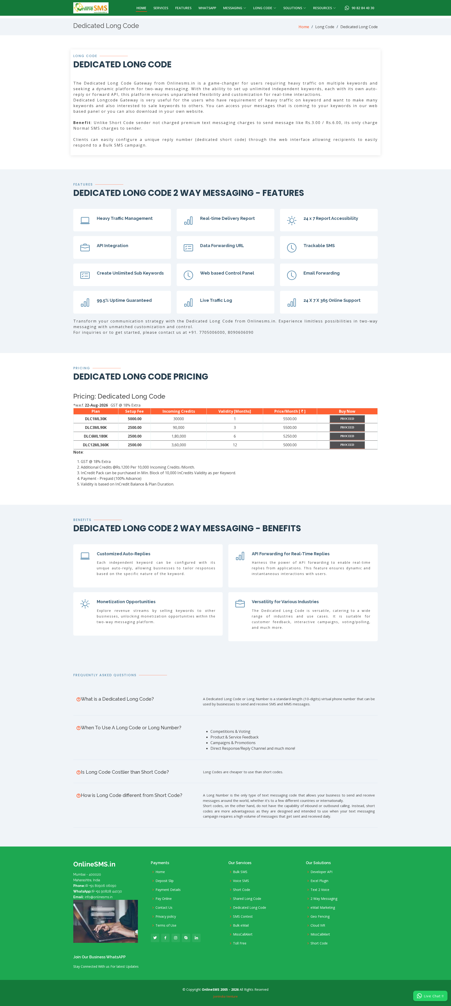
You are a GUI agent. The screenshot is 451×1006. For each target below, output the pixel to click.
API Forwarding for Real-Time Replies (291, 553)
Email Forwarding (321, 273)
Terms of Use (166, 925)
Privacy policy (166, 916)
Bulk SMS (240, 872)
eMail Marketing (323, 907)
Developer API (321, 872)
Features (183, 8)
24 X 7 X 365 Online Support (332, 300)
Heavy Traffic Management (125, 218)
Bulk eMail (241, 925)
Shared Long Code (247, 898)
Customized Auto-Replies (123, 553)
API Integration (112, 245)
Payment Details (168, 889)
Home (141, 8)
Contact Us (164, 907)
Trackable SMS (319, 245)
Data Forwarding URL (222, 245)
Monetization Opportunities (126, 601)
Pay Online (164, 898)
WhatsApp (207, 8)
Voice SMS (241, 880)
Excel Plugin (319, 880)
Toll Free (239, 943)
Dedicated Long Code (249, 907)
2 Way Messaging (324, 898)
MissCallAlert (243, 934)
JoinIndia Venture (225, 996)
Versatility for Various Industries (285, 601)
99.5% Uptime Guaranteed (124, 300)
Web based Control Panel (227, 273)
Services (160, 8)
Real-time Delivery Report (227, 218)
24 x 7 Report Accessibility (330, 218)
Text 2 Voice (320, 889)
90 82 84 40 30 (362, 8)
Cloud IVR (318, 925)
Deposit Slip (165, 880)
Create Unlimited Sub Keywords (130, 273)
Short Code (241, 889)
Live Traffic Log (216, 300)
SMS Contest (243, 916)
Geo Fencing (320, 916)
